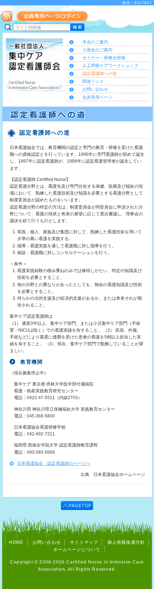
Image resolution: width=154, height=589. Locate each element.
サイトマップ (84, 542)
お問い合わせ (47, 542)
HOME (16, 542)
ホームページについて (77, 549)
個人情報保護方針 (126, 542)
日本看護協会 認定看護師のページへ (53, 463)
